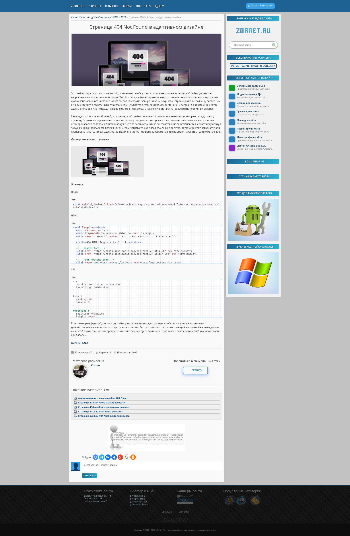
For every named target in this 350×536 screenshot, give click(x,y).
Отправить (89, 475)
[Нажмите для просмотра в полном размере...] (109, 176)
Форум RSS (138, 498)
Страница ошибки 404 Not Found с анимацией (104, 415)
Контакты (183, 511)
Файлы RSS (138, 495)
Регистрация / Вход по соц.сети (253, 66)
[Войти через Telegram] (101, 457)
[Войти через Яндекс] (120, 457)
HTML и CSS (119, 17)
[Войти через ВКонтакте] (108, 457)
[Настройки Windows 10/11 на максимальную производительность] (253, 293)
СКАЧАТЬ (196, 370)
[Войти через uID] (95, 457)
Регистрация (266, 5)
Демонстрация (80, 342)
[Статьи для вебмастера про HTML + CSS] (241, 505)
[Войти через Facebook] (114, 457)
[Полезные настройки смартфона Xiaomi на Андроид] (253, 239)
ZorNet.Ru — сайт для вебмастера (90, 17)
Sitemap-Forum (140, 504)
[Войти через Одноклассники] (133, 457)
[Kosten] (80, 377)
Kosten (95, 365)
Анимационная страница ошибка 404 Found (102, 398)
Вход (254, 5)
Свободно (167, 511)
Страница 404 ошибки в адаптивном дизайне (103, 407)
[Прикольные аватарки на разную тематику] (255, 505)
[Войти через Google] (127, 457)
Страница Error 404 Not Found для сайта (100, 411)
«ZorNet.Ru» (161, 530)
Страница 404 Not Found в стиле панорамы (102, 402)
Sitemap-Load (139, 501)
